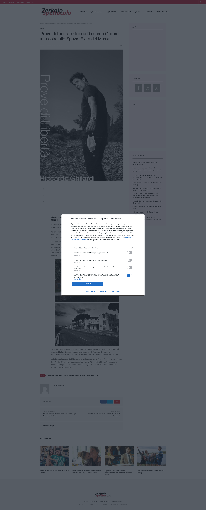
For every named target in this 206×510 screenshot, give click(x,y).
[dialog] (103, 255)
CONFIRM (88, 283)
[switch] (129, 252)
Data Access (103, 291)
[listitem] (103, 248)
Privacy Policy (115, 291)
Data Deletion (90, 291)
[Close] (140, 219)
